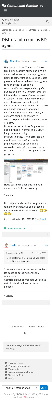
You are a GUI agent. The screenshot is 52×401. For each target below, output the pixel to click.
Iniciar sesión (11, 19)
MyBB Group (42, 394)
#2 (46, 245)
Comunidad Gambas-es (13, 29)
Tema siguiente (34, 326)
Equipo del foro (15, 363)
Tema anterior (17, 326)
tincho (13, 245)
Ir (44, 387)
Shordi (13, 61)
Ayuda (10, 378)
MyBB (19, 394)
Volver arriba (13, 369)
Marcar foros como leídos (20, 372)
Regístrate (10, 23)
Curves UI (33, 397)
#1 (46, 61)
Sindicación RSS (15, 375)
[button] (47, 21)
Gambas (32, 29)
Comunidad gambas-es (19, 366)
